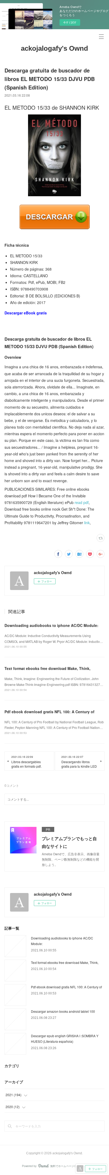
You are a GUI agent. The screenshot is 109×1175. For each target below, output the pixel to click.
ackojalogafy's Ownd (54, 48)
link (87, 522)
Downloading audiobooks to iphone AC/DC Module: (51, 625)
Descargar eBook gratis (25, 312)
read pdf (82, 502)
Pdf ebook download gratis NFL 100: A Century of (49, 711)
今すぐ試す (69, 22)
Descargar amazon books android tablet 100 (63, 1011)
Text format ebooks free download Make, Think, (47, 668)
